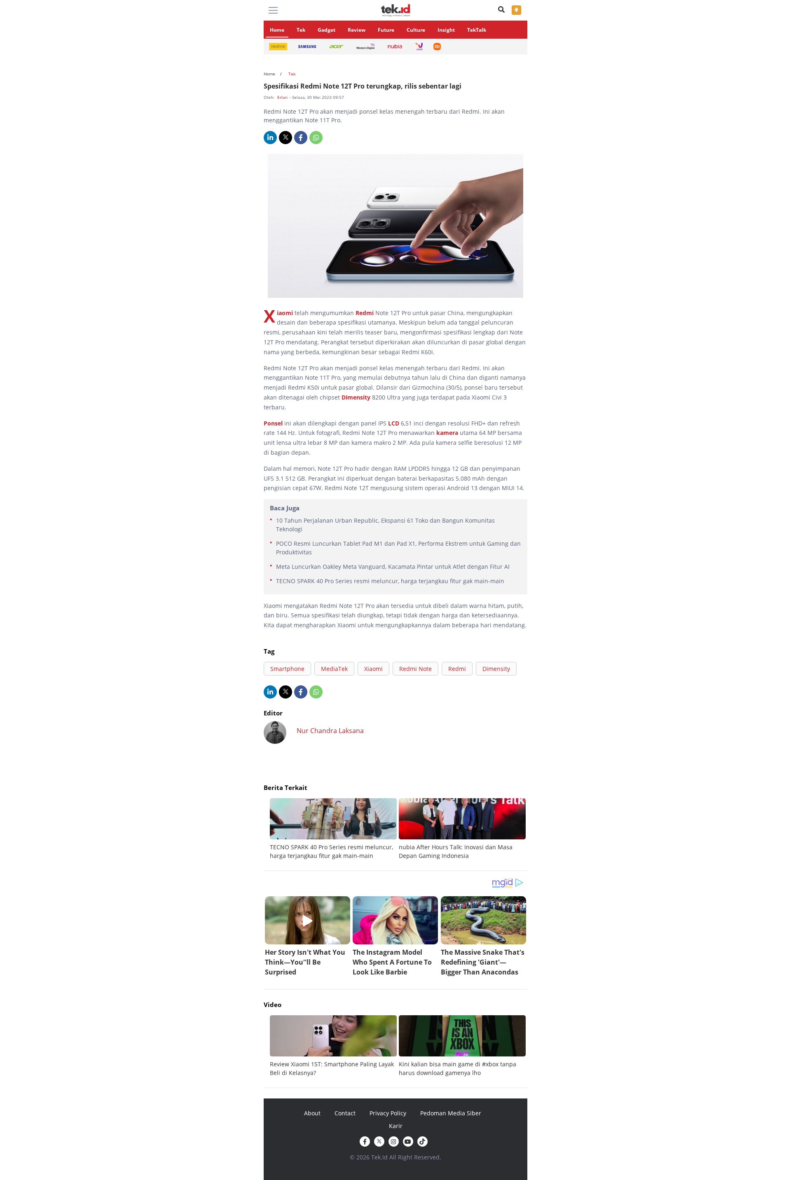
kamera (447, 433)
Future (386, 29)
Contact (345, 1113)
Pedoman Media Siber (450, 1113)
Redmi (365, 313)
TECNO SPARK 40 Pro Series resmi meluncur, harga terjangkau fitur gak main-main (390, 581)
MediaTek (334, 669)
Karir (396, 1126)
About (312, 1113)
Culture (416, 29)
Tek (301, 29)
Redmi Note (415, 669)
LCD (393, 423)
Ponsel (273, 423)
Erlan (283, 97)
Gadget (326, 29)
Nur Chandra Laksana (330, 730)
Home (277, 29)
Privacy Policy (388, 1113)
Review (356, 29)
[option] (334, 829)
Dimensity (356, 397)
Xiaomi (285, 313)
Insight (446, 29)
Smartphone (287, 669)
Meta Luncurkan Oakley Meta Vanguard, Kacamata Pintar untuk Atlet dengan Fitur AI (393, 566)
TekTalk (476, 29)
